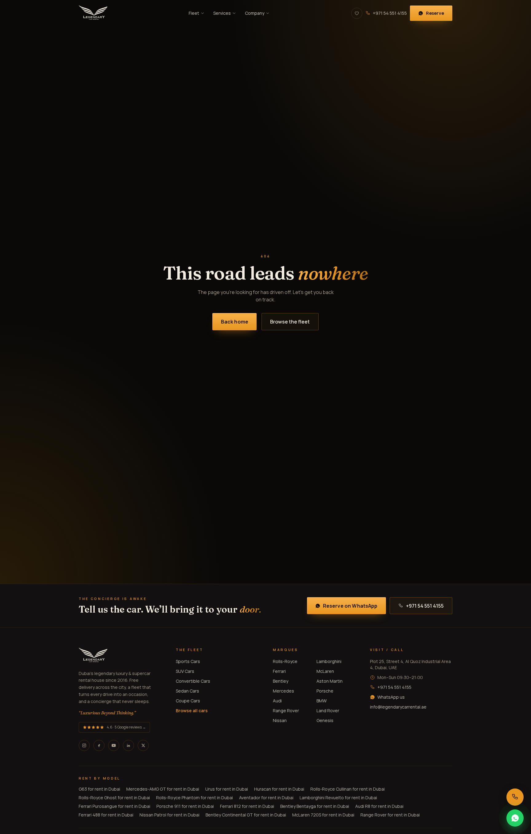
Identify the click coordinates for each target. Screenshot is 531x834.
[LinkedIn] (128, 745)
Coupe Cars (188, 701)
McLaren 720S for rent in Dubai (323, 815)
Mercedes (283, 691)
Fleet (194, 13)
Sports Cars (188, 661)
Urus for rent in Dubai (226, 789)
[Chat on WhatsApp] (515, 818)
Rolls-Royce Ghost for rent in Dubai (114, 797)
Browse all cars (192, 710)
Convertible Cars (193, 681)
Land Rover (328, 710)
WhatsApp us (391, 697)
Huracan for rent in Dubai (279, 789)
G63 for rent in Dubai (99, 789)
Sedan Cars (187, 691)
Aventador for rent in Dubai (266, 797)
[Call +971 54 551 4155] (515, 797)
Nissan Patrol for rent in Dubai (169, 815)
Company (254, 13)
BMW (322, 701)
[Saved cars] (356, 13)
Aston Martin (330, 681)
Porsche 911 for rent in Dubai (185, 806)
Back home (234, 321)
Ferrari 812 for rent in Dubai (247, 806)
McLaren (325, 671)
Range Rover (286, 710)
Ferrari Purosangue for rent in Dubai (114, 806)
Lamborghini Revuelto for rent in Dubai (338, 797)
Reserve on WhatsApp (350, 605)
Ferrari (279, 671)
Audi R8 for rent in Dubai (379, 806)
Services (222, 13)
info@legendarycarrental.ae (398, 707)
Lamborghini (329, 661)
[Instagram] (84, 745)
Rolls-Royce (285, 661)
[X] (143, 745)
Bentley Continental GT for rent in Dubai (246, 815)
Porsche (325, 691)
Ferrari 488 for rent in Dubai (106, 815)
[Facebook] (98, 745)
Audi (277, 701)
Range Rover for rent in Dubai (390, 815)
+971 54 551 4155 (390, 13)
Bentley (280, 681)
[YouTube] (113, 745)
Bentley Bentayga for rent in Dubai (314, 806)
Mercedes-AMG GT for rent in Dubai (162, 789)
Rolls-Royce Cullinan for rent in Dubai (347, 789)
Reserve (435, 13)
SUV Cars (185, 671)
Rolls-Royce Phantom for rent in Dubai (194, 797)
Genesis (325, 720)
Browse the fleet (290, 321)
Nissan (280, 720)
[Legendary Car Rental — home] (93, 13)
